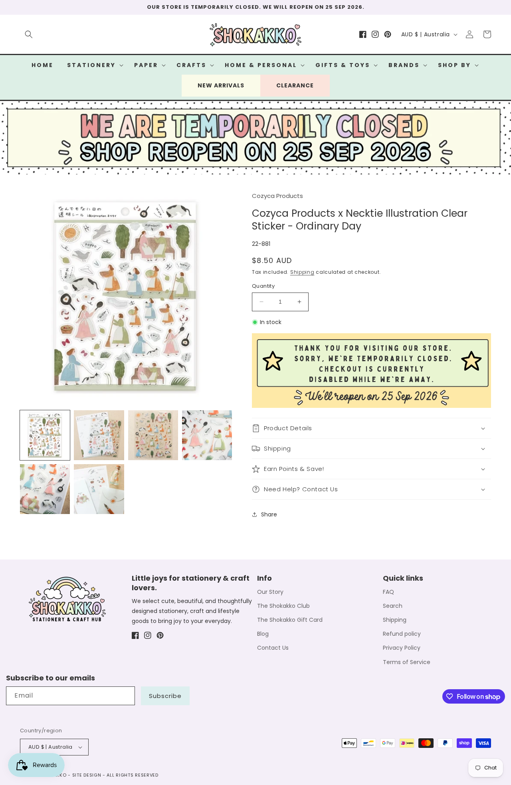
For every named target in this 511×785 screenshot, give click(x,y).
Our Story (270, 592)
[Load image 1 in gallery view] (45, 435)
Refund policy (402, 634)
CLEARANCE (295, 85)
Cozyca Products (277, 196)
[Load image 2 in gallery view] (99, 435)
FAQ (388, 592)
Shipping (302, 272)
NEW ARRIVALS (221, 85)
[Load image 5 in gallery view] (45, 489)
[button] (29, 34)
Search (392, 606)
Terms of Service (406, 662)
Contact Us (273, 648)
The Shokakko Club (283, 606)
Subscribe (165, 696)
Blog (263, 634)
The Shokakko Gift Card (290, 620)
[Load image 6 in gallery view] (99, 489)
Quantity (263, 286)
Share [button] (269, 514)
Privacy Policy (401, 648)
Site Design (86, 775)
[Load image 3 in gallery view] (153, 435)
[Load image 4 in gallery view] (207, 435)
